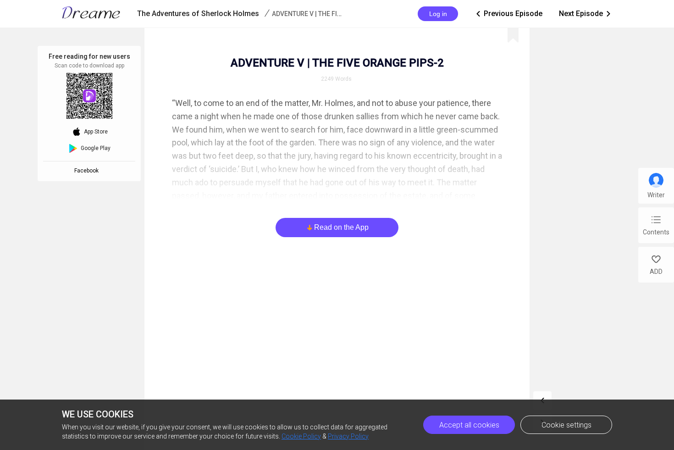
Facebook (87, 170)
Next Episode (585, 13)
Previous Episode (508, 13)
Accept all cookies (469, 425)
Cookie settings (566, 425)
